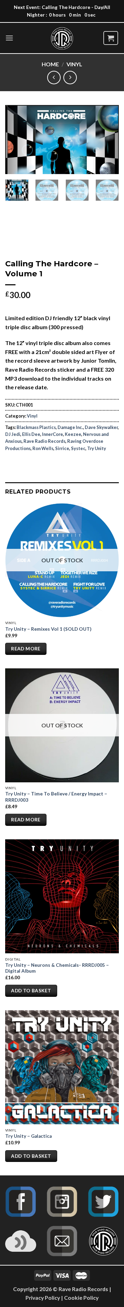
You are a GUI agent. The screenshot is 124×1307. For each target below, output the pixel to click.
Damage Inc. (70, 427)
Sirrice (62, 448)
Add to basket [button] (31, 990)
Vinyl (74, 64)
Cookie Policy (81, 1297)
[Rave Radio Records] (62, 38)
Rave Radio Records (44, 441)
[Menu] (9, 37)
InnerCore (52, 434)
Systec (78, 448)
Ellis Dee (31, 434)
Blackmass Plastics (36, 427)
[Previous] (16, 139)
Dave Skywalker (101, 427)
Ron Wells (42, 448)
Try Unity (96, 448)
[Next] (108, 139)
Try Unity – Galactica (28, 1136)
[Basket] (110, 38)
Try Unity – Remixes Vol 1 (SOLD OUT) (48, 629)
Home (50, 64)
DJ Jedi (12, 434)
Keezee (73, 434)
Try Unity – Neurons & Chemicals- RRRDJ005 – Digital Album (57, 968)
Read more (26, 648)
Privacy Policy (42, 1297)
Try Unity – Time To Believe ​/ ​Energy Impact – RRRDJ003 (56, 797)
